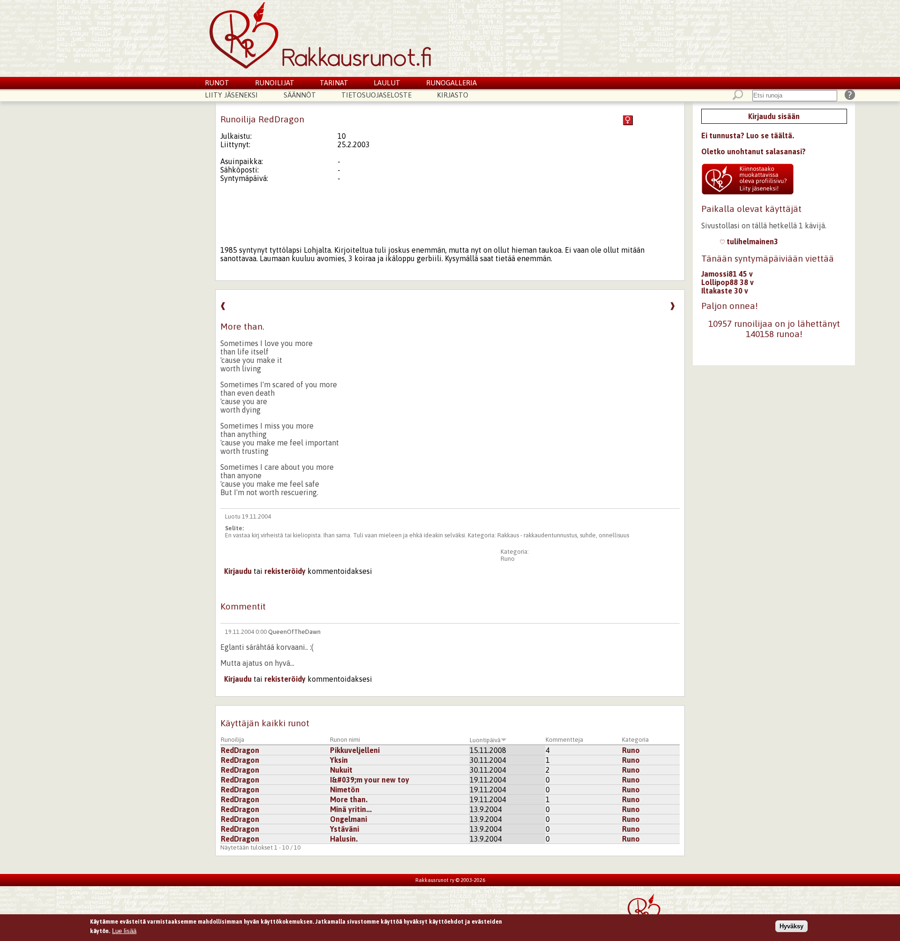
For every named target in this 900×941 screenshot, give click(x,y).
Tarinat (334, 83)
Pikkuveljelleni (355, 750)
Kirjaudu (238, 571)
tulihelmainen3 (751, 241)
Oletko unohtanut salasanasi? (753, 151)
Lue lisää (124, 930)
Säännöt (300, 95)
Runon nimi (345, 739)
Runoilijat (274, 83)
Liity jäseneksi (231, 95)
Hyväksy (791, 926)
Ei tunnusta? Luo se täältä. (747, 135)
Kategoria (635, 739)
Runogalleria (451, 83)
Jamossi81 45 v (727, 274)
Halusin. (344, 839)
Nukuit (341, 770)
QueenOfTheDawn (294, 631)
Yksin (339, 760)
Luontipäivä (485, 740)
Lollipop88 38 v (727, 282)
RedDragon (240, 750)
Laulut (387, 83)
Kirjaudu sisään (774, 116)
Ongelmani (348, 819)
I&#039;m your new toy (369, 779)
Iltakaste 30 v (724, 290)
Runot (217, 83)
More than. (349, 799)
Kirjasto (452, 95)
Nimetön (345, 789)
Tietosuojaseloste (376, 95)
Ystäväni (344, 829)
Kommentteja (564, 739)
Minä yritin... (351, 809)
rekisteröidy (285, 571)
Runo (508, 558)
